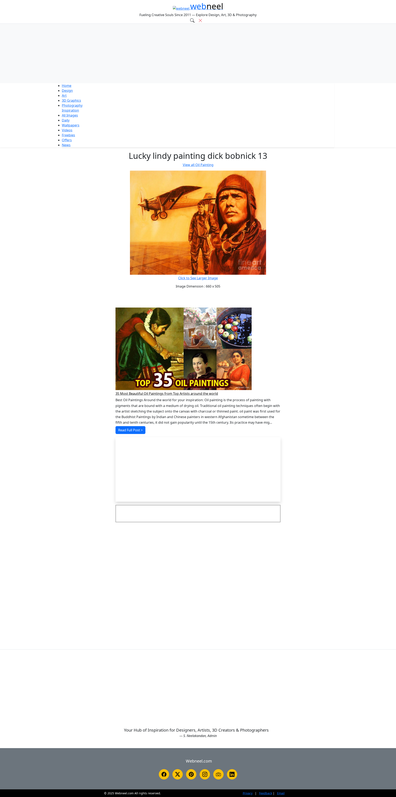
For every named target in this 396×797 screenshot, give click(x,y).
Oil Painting (198, 165)
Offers (67, 140)
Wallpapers (70, 125)
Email (281, 793)
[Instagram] (205, 774)
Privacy (247, 793)
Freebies (68, 135)
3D (71, 100)
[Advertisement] (198, 53)
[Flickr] (218, 774)
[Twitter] (177, 774)
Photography (72, 105)
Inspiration (70, 110)
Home (66, 85)
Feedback (265, 793)
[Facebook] (164, 774)
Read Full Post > (130, 430)
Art (64, 95)
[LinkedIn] (232, 774)
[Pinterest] (191, 774)
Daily (66, 120)
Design (67, 90)
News (66, 145)
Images (70, 115)
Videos (67, 130)
